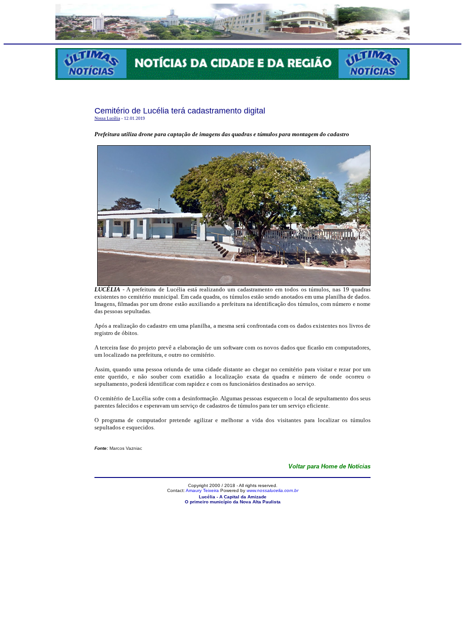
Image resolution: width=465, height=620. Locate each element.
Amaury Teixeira (202, 490)
